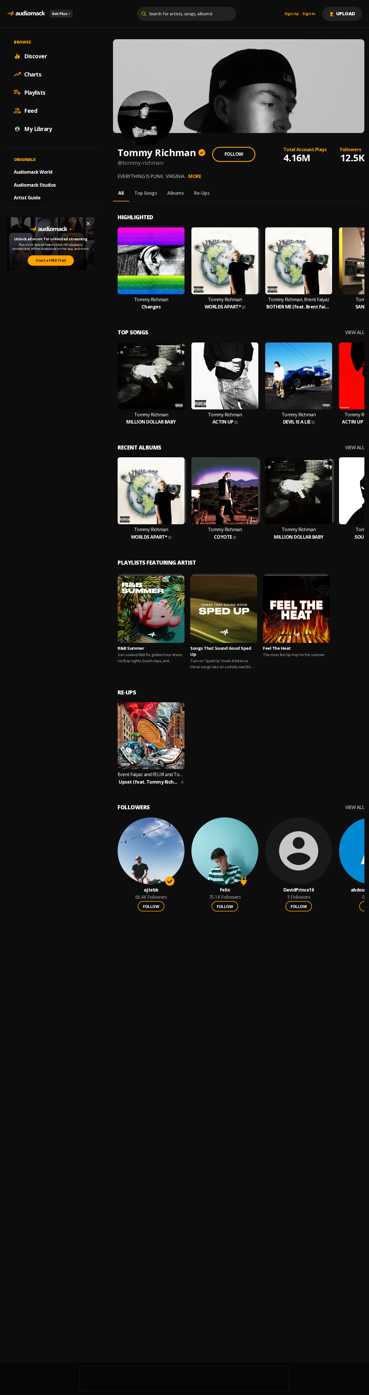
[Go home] (26, 14)
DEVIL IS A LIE (296, 422)
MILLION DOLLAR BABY (151, 422)
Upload (345, 13)
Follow (234, 154)
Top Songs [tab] (145, 193)
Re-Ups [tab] (201, 193)
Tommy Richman (151, 300)
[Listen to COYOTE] (224, 490)
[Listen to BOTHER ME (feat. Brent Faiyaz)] (298, 260)
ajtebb (151, 890)
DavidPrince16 (298, 890)
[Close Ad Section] (88, 223)
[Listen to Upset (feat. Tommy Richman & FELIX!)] (151, 735)
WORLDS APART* (223, 307)
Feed (30, 110)
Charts (32, 74)
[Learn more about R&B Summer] (151, 609)
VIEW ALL (354, 332)
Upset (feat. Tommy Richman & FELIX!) (149, 782)
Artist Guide (27, 197)
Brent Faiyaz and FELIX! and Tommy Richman (151, 775)
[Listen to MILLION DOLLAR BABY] (151, 375)
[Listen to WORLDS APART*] (224, 260)
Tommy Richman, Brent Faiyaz (299, 300)
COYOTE (223, 537)
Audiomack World (33, 171)
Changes (151, 307)
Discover (35, 56)
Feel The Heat (277, 648)
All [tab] (121, 193)
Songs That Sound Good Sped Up (220, 651)
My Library (38, 128)
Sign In (308, 14)
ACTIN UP (223, 422)
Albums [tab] (175, 193)
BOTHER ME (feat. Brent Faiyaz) (298, 307)
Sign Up (292, 14)
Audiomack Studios (35, 184)
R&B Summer (131, 648)
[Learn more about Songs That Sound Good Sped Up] (223, 609)
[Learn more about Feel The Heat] (296, 609)
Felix (225, 890)
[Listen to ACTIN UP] (224, 375)
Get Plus (61, 13)
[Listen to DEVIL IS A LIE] (298, 375)
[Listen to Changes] (151, 260)
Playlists (35, 92)
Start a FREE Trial (51, 260)
